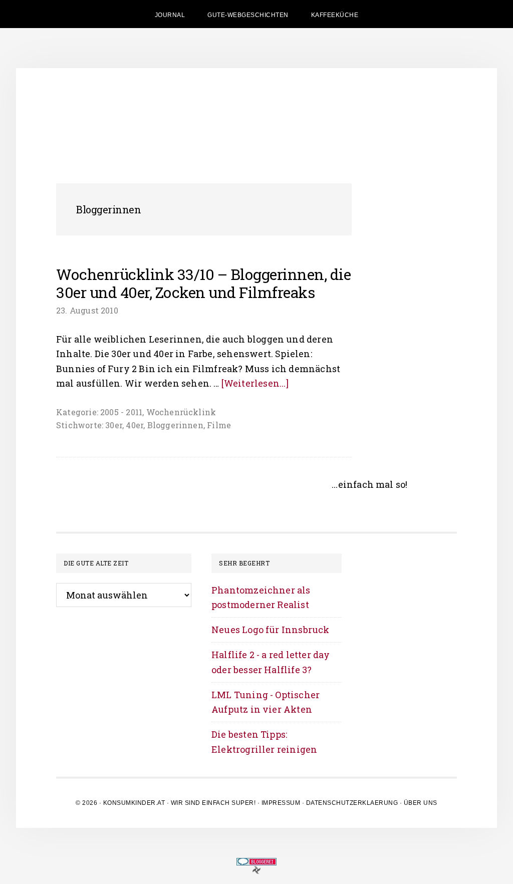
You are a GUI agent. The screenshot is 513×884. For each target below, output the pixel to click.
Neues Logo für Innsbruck (270, 630)
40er (134, 425)
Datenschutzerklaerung (352, 802)
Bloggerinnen (175, 425)
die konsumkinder (256, 113)
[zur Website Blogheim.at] (256, 869)
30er (113, 425)
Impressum (281, 802)
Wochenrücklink (181, 412)
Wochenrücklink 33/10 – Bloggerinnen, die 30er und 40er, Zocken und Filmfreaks (203, 283)
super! (243, 802)
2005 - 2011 (121, 412)
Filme (219, 425)
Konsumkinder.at (134, 802)
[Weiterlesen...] (255, 383)
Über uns (420, 802)
